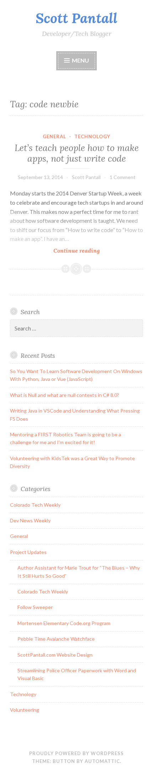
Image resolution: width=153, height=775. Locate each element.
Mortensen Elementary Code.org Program (63, 623)
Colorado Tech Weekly (35, 505)
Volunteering (24, 710)
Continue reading (84, 251)
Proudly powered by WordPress (76, 753)
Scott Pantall (76, 18)
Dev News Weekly (30, 520)
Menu (80, 60)
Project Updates (28, 552)
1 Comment (123, 177)
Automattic (102, 761)
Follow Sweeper (35, 607)
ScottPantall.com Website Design (55, 655)
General (54, 136)
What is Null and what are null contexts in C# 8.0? (64, 395)
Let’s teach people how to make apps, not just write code (77, 153)
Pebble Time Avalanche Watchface (56, 639)
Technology (92, 136)
